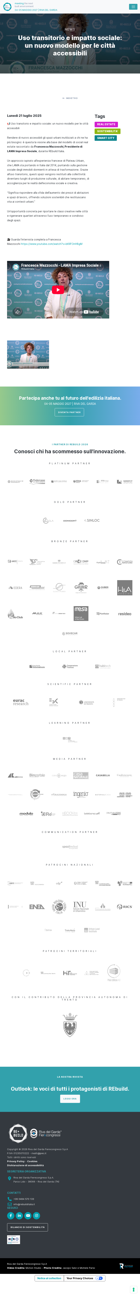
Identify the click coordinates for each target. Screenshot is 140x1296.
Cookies (32, 1161)
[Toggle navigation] (133, 7)
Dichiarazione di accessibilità (25, 1165)
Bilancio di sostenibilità (28, 1227)
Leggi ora (70, 1098)
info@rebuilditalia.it (24, 1204)
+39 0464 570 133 (23, 1199)
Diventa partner (69, 412)
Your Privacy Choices (80, 1278)
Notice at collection (49, 1278)
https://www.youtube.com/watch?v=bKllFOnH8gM (51, 243)
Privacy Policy (16, 1161)
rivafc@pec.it (39, 1153)
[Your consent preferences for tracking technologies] (133, 1289)
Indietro (72, 98)
